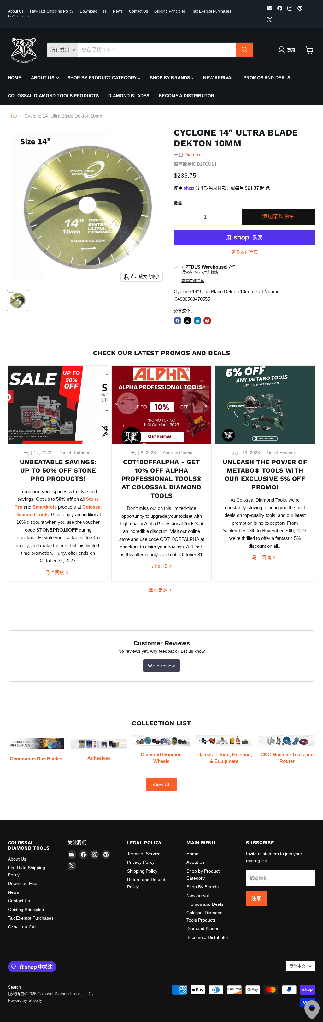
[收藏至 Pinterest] (207, 320)
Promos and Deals (267, 77)
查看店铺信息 (192, 281)
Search (14, 987)
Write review (161, 665)
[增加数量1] (229, 217)
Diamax (193, 154)
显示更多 (159, 589)
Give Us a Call (20, 16)
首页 (12, 115)
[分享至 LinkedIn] (197, 320)
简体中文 (297, 966)
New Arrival (218, 77)
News (118, 11)
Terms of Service (144, 853)
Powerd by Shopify (25, 1000)
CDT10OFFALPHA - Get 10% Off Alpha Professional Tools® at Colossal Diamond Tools (161, 478)
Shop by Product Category (103, 77)
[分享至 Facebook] (177, 320)
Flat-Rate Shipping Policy (51, 11)
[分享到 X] (187, 320)
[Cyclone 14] (17, 300)
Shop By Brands (170, 77)
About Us (16, 11)
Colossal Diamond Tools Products (53, 95)
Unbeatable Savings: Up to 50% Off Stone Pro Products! (58, 470)
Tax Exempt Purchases (211, 11)
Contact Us (138, 11)
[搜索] (244, 50)
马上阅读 (55, 572)
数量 (178, 203)
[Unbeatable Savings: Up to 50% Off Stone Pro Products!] (58, 405)
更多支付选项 (244, 252)
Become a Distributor (186, 95)
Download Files (93, 11)
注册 (256, 898)
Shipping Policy (142, 871)
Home (14, 77)
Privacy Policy (141, 862)
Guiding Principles (170, 11)
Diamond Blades (128, 95)
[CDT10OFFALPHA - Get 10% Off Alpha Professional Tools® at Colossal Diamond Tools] (161, 405)
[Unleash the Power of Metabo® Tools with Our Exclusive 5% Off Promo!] (265, 405)
